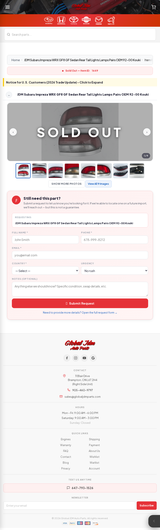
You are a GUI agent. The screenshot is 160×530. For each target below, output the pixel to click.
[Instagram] (75, 358)
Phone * (86, 232)
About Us (94, 451)
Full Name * (20, 232)
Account (94, 468)
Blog (66, 462)
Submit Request (81, 303)
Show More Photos (66, 183)
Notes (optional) (25, 278)
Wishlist (94, 456)
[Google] (93, 358)
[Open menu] (7, 7)
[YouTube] (84, 358)
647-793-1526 (82, 488)
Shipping (94, 439)
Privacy (65, 468)
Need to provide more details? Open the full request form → (80, 312)
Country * (19, 263)
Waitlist (94, 462)
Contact (65, 456)
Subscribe (147, 505)
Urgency (87, 263)
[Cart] (153, 7)
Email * (17, 248)
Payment (94, 445)
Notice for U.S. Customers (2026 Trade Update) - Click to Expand (54, 82)
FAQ (65, 451)
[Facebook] (66, 358)
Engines (66, 439)
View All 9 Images (98, 183)
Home (15, 60)
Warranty (65, 445)
